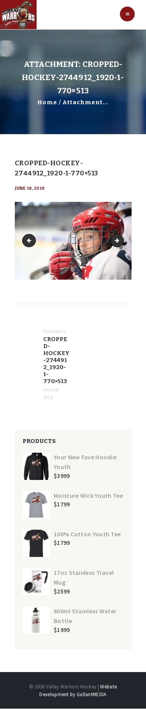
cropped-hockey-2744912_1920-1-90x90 (121, 240)
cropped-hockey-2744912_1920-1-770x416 (30, 240)
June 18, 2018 (30, 188)
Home (47, 102)
